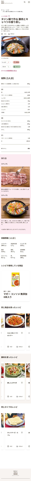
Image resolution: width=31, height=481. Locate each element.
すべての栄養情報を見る (9, 71)
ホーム (2, 10)
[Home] (7, 2)
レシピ (7, 10)
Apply (24, 2)
